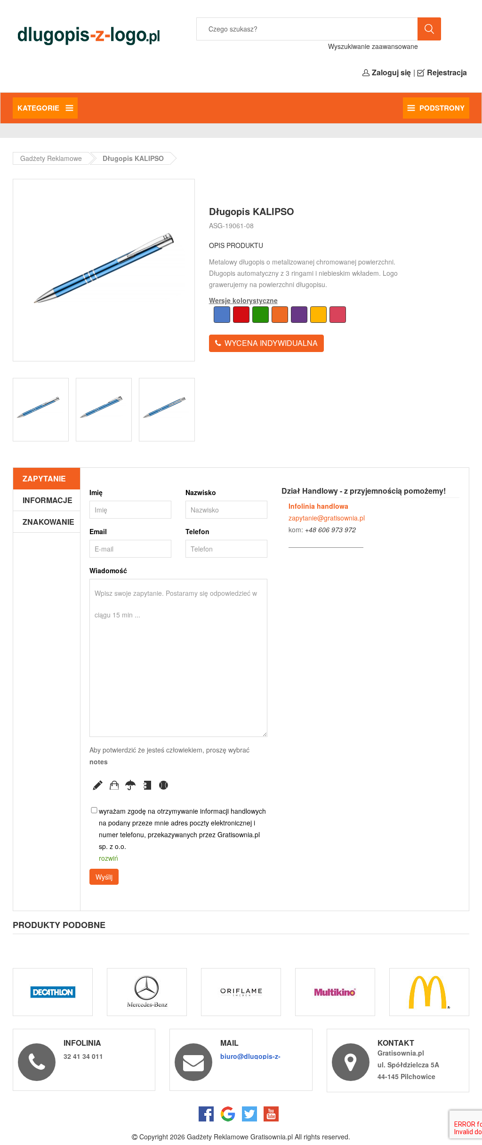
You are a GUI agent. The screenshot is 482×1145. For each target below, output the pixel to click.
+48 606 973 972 (330, 529)
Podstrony (442, 108)
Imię (96, 492)
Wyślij (104, 876)
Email (98, 531)
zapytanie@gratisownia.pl (327, 517)
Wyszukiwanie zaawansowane (373, 46)
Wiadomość (108, 570)
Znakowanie (48, 521)
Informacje (47, 500)
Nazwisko (200, 492)
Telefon (197, 531)
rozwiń (108, 858)
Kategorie (39, 108)
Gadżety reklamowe (51, 158)
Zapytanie (44, 478)
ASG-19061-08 (231, 225)
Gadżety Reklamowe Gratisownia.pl (240, 1136)
